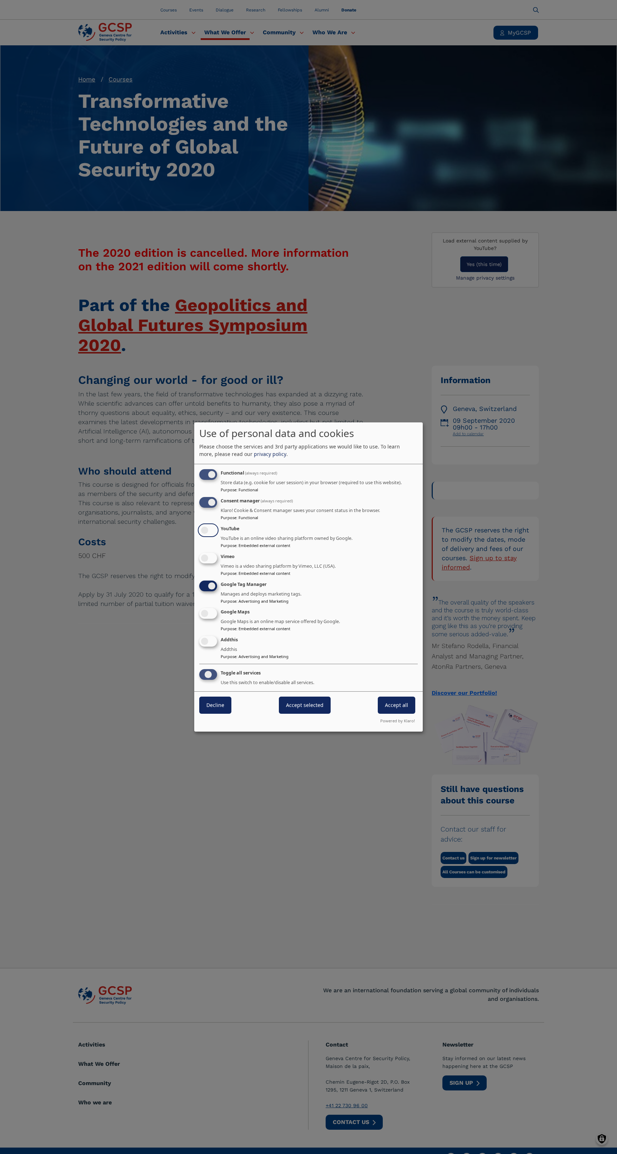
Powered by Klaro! (397, 720)
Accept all (396, 705)
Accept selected (304, 705)
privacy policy (270, 454)
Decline (215, 705)
